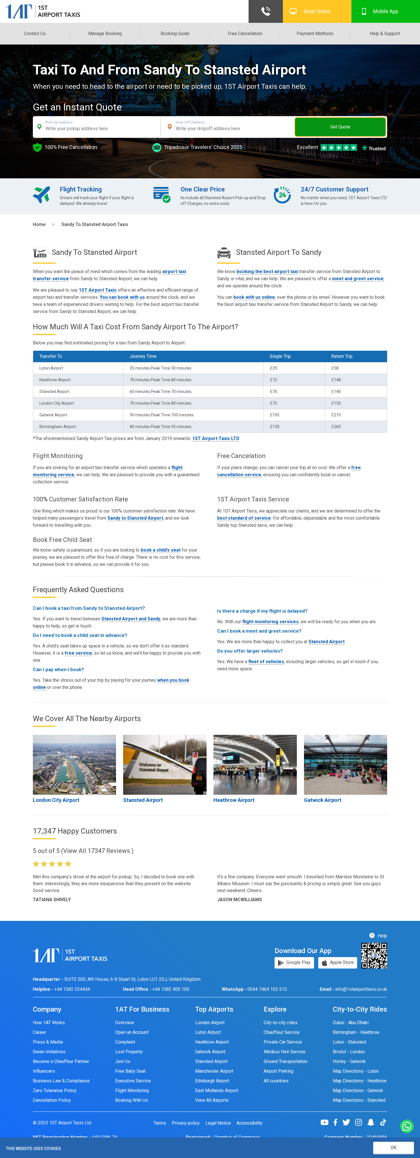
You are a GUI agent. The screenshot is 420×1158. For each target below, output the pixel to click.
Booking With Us (131, 1100)
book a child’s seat (161, 550)
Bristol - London (349, 1051)
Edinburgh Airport (212, 1081)
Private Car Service (283, 1042)
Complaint (125, 1042)
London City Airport (56, 800)
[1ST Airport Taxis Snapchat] (373, 1122)
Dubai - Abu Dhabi (351, 1022)
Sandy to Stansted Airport (135, 518)
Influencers (44, 1071)
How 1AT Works (49, 1022)
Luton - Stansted (349, 1042)
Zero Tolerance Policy (55, 1090)
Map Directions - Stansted (359, 1100)
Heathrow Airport (234, 800)
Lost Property (129, 1051)
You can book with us (122, 297)
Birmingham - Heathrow (356, 1032)
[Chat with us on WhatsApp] (407, 1126)
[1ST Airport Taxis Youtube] (327, 1122)
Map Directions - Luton (356, 1071)
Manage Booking (105, 33)
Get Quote (340, 127)
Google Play (298, 962)
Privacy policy (186, 1123)
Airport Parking (278, 1071)
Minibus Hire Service (284, 1051)
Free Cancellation (245, 33)
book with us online (254, 297)
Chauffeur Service (281, 1032)
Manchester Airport (214, 1071)
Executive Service (133, 1081)
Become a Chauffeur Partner (61, 1061)
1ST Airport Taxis (98, 290)
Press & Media (48, 1042)
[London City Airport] (74, 765)
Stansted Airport (327, 641)
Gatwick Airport (322, 800)
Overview (124, 1022)
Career (39, 1032)
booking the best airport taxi (267, 271)
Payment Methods (315, 33)
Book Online (317, 11)
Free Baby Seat (130, 1071)
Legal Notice (218, 1123)
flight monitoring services (270, 621)
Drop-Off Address (190, 122)
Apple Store (341, 962)
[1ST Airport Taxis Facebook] (337, 1122)
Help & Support (385, 33)
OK (394, 1147)
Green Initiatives (49, 1051)
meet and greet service (357, 278)
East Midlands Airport (216, 1090)
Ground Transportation (285, 1061)
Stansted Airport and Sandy (130, 619)
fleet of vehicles (266, 661)
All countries (276, 1081)
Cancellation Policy (52, 1100)
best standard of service (244, 518)
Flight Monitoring (132, 1090)
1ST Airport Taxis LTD (215, 438)
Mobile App (385, 11)
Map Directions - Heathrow (360, 1081)
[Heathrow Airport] (255, 765)
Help (382, 936)
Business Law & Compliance (61, 1081)
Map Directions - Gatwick (358, 1090)
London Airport (210, 1022)
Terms (159, 1123)
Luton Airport (208, 1032)
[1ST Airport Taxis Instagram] (361, 1122)
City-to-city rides (280, 1022)
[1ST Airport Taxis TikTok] (383, 1122)
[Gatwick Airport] (345, 765)
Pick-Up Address (59, 122)
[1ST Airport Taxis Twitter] (348, 1122)
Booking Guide (175, 33)
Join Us (122, 1061)
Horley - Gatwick (349, 1061)
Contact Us (35, 33)
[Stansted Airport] (164, 765)
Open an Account (132, 1032)
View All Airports (212, 1100)
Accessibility (250, 1123)
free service (78, 653)
